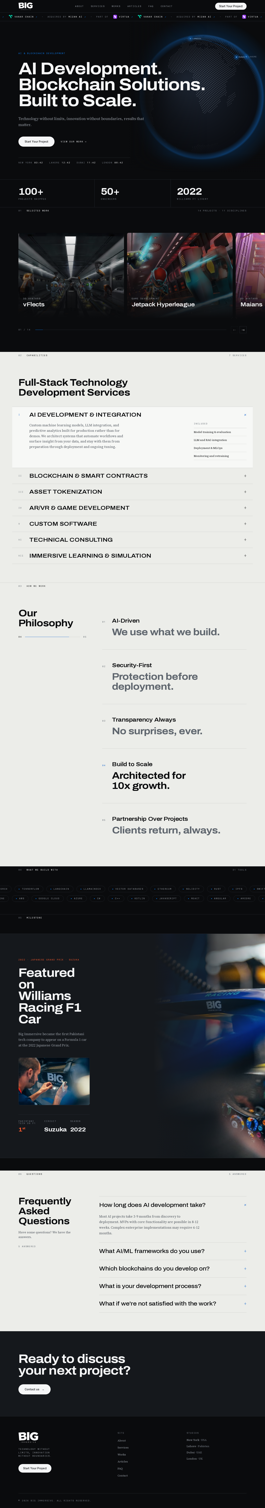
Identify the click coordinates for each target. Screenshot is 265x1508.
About (79, 6)
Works (116, 6)
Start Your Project (231, 6)
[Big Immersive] (25, 6)
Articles (134, 6)
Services (98, 6)
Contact (167, 6)
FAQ (151, 6)
